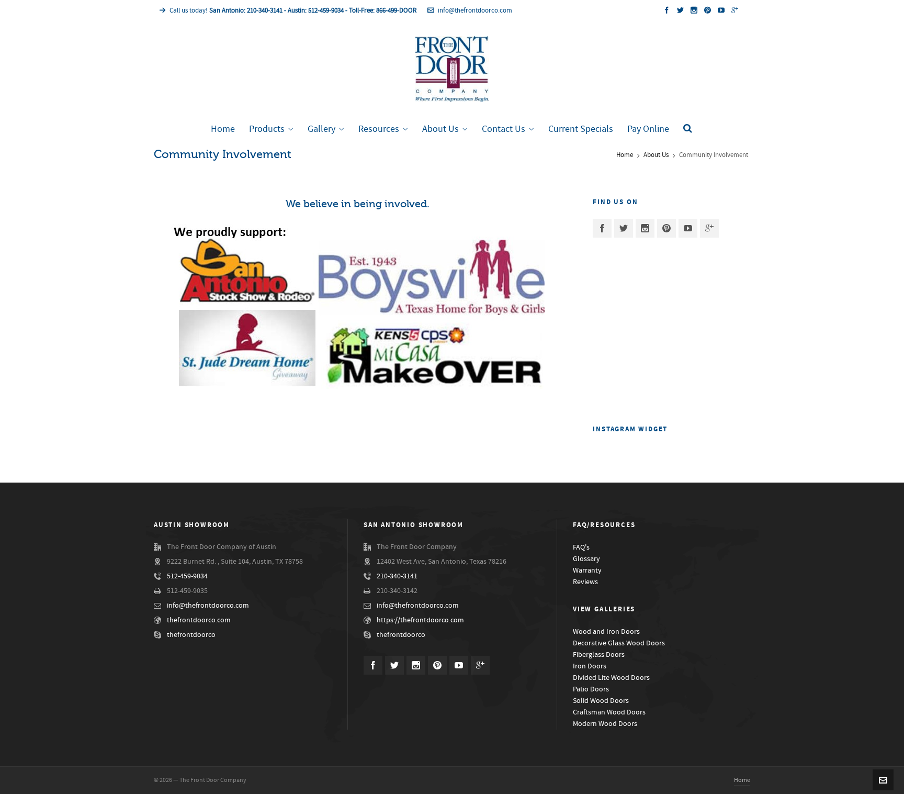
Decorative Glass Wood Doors (619, 643)
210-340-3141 (397, 576)
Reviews (585, 582)
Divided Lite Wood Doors (611, 678)
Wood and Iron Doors (606, 631)
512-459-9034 (187, 576)
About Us (656, 155)
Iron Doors (589, 666)
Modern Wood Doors (605, 724)
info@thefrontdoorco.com (475, 10)
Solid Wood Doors (601, 701)
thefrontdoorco (191, 635)
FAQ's (581, 547)
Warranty (587, 570)
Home (624, 155)
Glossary (586, 559)
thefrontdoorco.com (199, 620)
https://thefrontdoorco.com (420, 620)
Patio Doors (591, 689)
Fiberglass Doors (599, 654)
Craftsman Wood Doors (609, 712)
